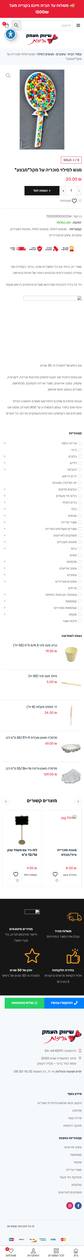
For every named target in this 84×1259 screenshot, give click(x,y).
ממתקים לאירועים (65, 535)
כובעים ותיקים (68, 489)
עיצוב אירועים (68, 568)
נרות (74, 549)
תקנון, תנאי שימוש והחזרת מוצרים (60, 1103)
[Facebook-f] (78, 1205)
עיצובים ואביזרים (60, 235)
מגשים (72, 516)
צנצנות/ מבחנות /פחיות (61, 595)
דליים (73, 463)
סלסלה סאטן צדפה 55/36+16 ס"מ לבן (31, 768)
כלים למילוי (69, 503)
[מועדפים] (57, 877)
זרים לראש (69, 476)
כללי (74, 509)
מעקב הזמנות (72, 1126)
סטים (73, 555)
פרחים (72, 588)
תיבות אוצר (70, 621)
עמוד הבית (75, 54)
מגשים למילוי (45, 54)
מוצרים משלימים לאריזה (61, 529)
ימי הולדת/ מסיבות (64, 483)
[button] (8, 75)
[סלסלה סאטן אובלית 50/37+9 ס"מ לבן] (71, 746)
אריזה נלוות (69, 443)
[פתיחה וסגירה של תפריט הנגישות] (10, 34)
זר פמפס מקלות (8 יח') (42, 707)
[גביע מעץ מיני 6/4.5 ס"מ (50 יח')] (71, 654)
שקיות (73, 614)
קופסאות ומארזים (65, 608)
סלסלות (71, 562)
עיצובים (61, 54)
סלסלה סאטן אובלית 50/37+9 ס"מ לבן (31, 738)
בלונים (72, 456)
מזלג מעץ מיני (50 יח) (42, 676)
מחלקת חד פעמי (71, 1177)
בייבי (74, 450)
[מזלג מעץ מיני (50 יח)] (71, 684)
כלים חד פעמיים (66, 496)
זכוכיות (72, 470)
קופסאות (71, 601)
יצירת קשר (75, 1118)
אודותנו (77, 1111)
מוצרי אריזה (69, 522)
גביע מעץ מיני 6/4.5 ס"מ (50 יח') (35, 645)
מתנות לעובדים (20, 229)
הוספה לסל (40, 190)
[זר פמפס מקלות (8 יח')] (71, 715)
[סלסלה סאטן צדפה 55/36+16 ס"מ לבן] (71, 777)
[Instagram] (69, 1205)
